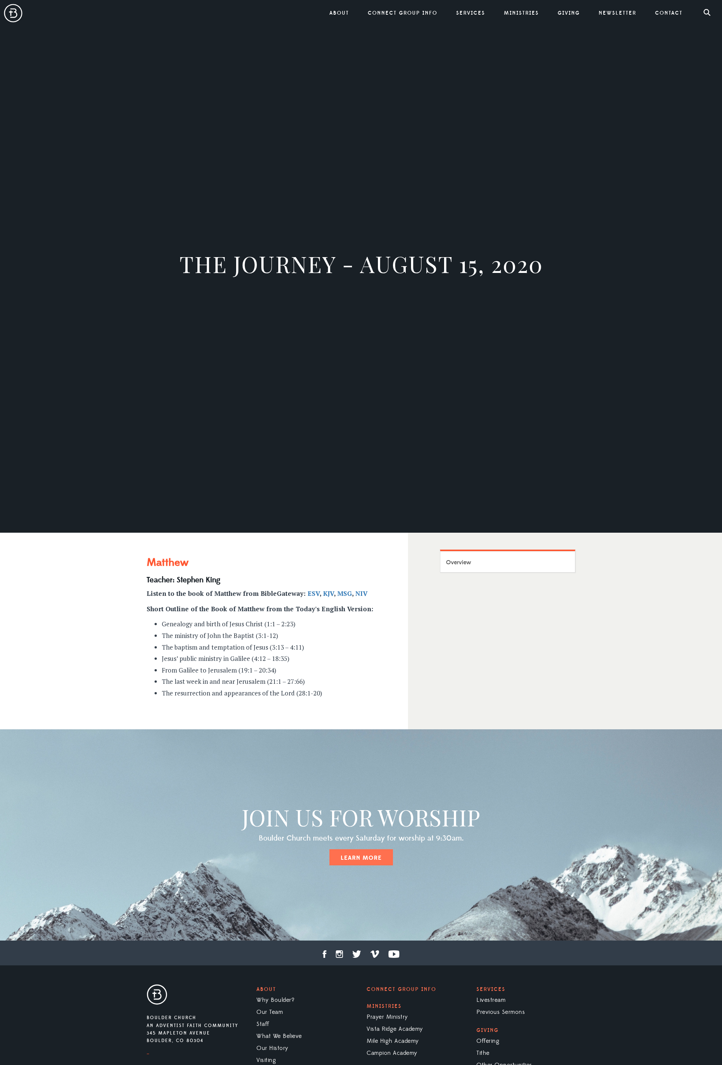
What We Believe (279, 1036)
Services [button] (470, 13)
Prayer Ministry (387, 1017)
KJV (328, 593)
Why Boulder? (275, 1000)
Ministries (384, 1006)
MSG (344, 593)
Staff (262, 1024)
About (266, 989)
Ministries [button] (521, 13)
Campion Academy (392, 1053)
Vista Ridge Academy (395, 1029)
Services (490, 989)
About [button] (339, 13)
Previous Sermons (500, 1012)
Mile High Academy (393, 1041)
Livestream (490, 1000)
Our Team (269, 1012)
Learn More (361, 858)
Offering (487, 1041)
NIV (361, 593)
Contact (669, 13)
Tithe (483, 1053)
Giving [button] (569, 13)
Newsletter (617, 13)
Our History (272, 1048)
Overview (458, 562)
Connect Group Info (402, 13)
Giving (487, 1030)
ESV (314, 593)
